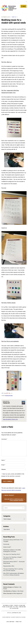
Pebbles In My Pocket (17, 591)
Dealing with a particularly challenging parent (13, 499)
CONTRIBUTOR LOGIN (16, 612)
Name (3, 460)
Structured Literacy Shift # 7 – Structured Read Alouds (13, 562)
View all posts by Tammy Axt (10, 419)
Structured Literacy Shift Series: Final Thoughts (13, 540)
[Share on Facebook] (2, 393)
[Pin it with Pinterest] (8, 393)
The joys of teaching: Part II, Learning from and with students (13, 569)
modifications (9, 395)
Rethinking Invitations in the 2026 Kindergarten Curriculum (12, 550)
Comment (4, 439)
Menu (24, 6)
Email (3, 465)
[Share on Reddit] (6, 393)
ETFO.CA (9, 612)
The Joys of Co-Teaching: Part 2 (11, 554)
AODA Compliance (10, 621)
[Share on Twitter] (4, 393)
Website (3, 469)
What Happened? (17, 593)
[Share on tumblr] (10, 393)
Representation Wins (8, 566)
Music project (9, 495)
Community (6, 544)
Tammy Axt (14, 17)
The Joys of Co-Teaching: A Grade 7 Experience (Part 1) (12, 558)
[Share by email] (11, 393)
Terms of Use (18, 621)
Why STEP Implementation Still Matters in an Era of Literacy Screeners (13, 574)
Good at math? (7, 547)
